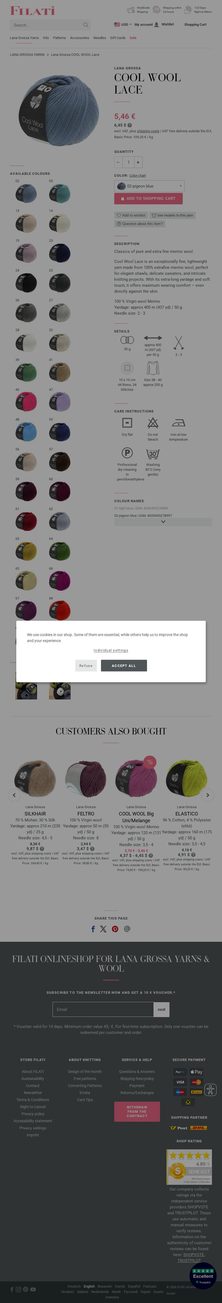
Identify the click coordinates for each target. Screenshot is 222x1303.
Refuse (86, 665)
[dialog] (111, 651)
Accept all (124, 665)
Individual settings (111, 650)
